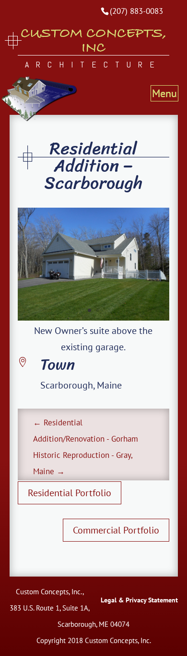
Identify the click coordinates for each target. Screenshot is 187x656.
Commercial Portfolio (116, 530)
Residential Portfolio (69, 493)
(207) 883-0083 (136, 11)
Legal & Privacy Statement (139, 600)
